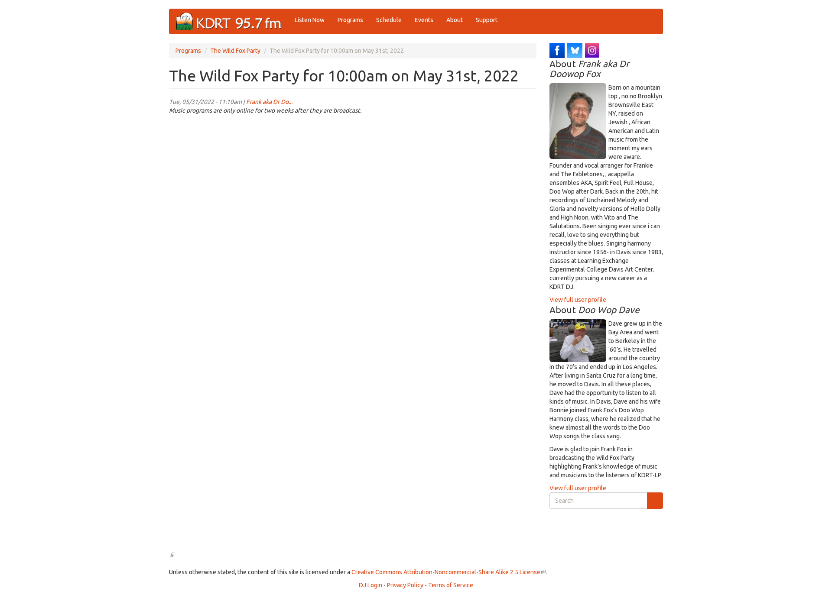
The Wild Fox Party (235, 50)
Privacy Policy (405, 585)
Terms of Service (450, 585)
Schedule (389, 19)
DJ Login (370, 585)
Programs (350, 19)
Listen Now (310, 19)
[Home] (232, 21)
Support (486, 19)
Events (424, 19)
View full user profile (577, 299)
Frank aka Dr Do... (269, 101)
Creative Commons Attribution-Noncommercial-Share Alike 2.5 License (448, 572)
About (454, 19)
